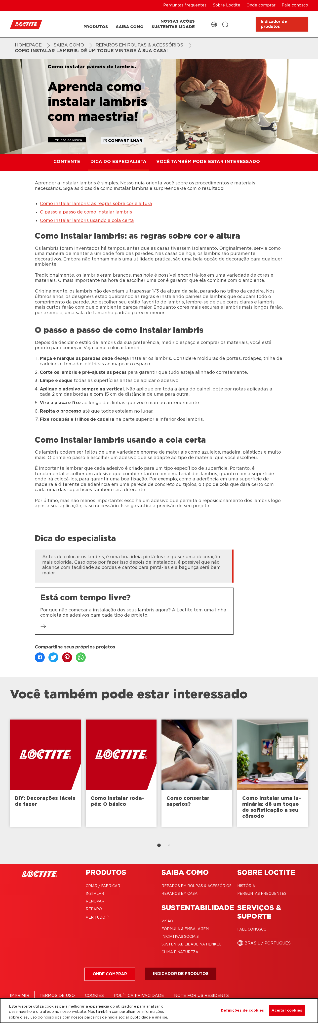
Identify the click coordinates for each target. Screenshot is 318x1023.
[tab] (159, 845)
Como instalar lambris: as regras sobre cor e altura (96, 204)
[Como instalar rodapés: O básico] (121, 773)
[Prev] (5, 776)
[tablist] (159, 845)
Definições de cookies (242, 1010)
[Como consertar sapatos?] (196, 773)
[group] (134, 565)
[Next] (313, 776)
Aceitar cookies (287, 1010)
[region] (159, 1010)
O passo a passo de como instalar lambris (86, 212)
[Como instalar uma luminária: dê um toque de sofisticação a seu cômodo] (272, 773)
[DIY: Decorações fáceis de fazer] (45, 773)
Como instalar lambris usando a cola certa (87, 220)
